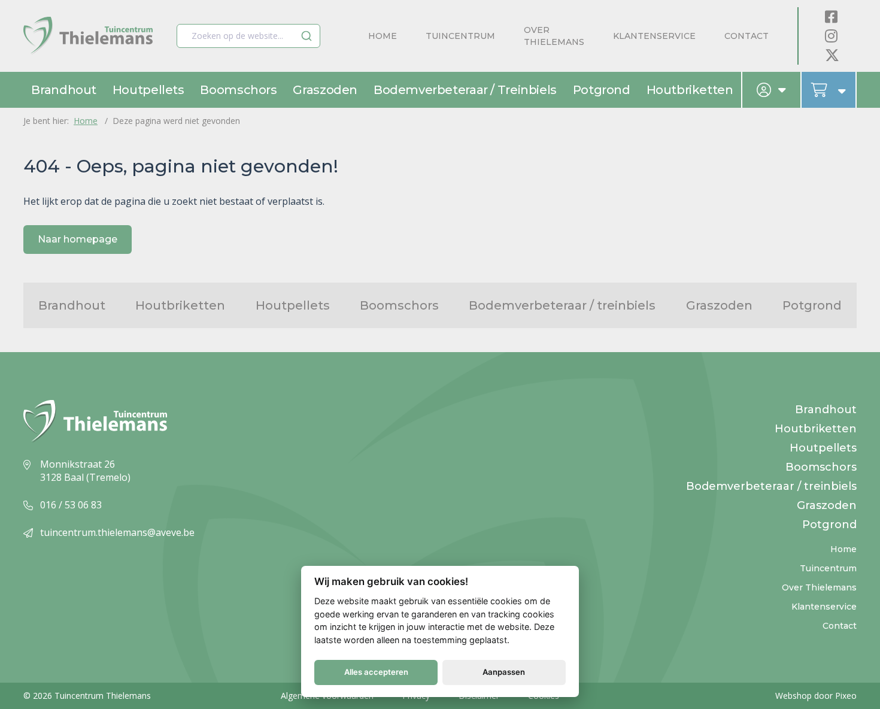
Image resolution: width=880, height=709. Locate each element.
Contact (746, 36)
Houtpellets (148, 90)
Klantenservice (654, 36)
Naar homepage (77, 239)
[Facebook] (831, 16)
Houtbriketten (690, 90)
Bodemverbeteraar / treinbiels (465, 90)
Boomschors (238, 90)
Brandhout (63, 90)
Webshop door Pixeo (816, 695)
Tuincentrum (460, 36)
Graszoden (325, 90)
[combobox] (248, 36)
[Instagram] (831, 36)
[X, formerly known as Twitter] (832, 55)
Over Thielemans (554, 36)
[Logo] (88, 36)
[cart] (829, 90)
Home (382, 36)
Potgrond (601, 90)
